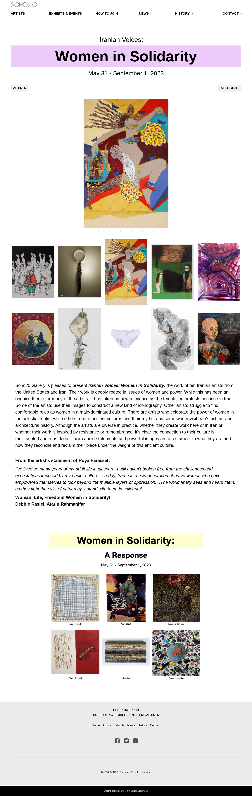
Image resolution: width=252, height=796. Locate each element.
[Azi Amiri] (172, 338)
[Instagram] (238, 3)
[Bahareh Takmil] (219, 339)
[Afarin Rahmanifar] (126, 163)
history (182, 13)
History (142, 725)
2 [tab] (104, 231)
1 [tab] (98, 231)
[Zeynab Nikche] (33, 272)
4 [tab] (115, 231)
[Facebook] (226, 3)
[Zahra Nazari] (219, 272)
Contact (155, 725)
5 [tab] (120, 231)
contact (231, 13)
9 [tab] (142, 231)
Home (96, 725)
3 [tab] (109, 231)
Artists (107, 725)
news (144, 13)
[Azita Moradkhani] (126, 338)
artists (18, 13)
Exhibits (119, 725)
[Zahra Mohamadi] (79, 339)
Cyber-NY (125, 791)
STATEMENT (230, 87)
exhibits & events (65, 13)
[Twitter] (231, 3)
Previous (11, 163)
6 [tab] (126, 231)
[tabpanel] (126, 163)
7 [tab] (131, 231)
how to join (107, 13)
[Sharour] (79, 271)
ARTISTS (19, 87)
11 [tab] (154, 231)
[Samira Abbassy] (172, 272)
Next (240, 163)
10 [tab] (148, 231)
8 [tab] (137, 231)
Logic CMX (143, 791)
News (131, 725)
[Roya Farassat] (33, 339)
